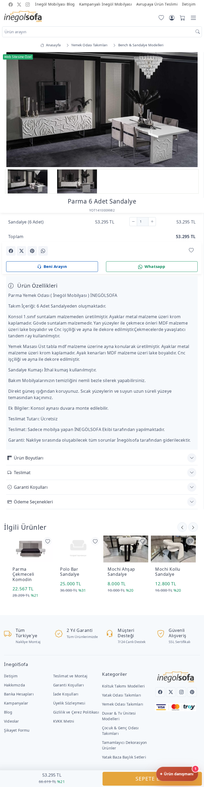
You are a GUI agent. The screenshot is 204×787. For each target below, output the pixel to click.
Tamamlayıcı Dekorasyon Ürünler (124, 745)
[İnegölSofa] (23, 16)
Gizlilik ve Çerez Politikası (76, 712)
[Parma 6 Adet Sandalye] (102, 109)
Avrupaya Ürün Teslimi (157, 4)
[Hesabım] (172, 18)
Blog (8, 712)
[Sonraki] (182, 527)
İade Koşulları (66, 694)
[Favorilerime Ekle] (191, 250)
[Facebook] (160, 692)
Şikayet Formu (17, 730)
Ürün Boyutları (28, 458)
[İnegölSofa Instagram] (28, 4)
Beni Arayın (55, 266)
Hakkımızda (14, 684)
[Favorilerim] (160, 18)
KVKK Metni (63, 721)
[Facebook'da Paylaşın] (11, 251)
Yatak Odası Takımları (121, 695)
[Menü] (193, 17)
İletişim (189, 4)
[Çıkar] (133, 221)
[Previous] (12, 110)
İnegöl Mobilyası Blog (55, 4)
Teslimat (22, 472)
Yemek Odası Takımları (122, 704)
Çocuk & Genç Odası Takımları (120, 730)
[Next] (191, 110)
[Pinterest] (192, 692)
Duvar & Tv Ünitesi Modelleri (119, 716)
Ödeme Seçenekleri (33, 502)
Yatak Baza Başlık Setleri (124, 757)
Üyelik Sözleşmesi (69, 703)
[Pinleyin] (32, 251)
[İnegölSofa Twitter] (19, 4)
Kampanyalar (16, 703)
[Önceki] (193, 527)
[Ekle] (152, 221)
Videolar (11, 721)
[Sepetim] (181, 18)
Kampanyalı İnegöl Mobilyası (105, 4)
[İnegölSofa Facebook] (10, 4)
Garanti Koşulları (31, 487)
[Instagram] (181, 692)
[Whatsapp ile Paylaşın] (43, 251)
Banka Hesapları (19, 694)
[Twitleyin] (21, 251)
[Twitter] (171, 692)
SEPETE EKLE (152, 778)
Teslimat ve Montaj (70, 675)
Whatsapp (154, 266)
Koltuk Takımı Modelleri (123, 686)
